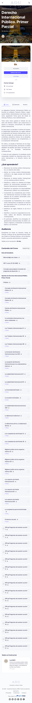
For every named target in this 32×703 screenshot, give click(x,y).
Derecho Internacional (9, 8)
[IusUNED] (6, 661)
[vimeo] (18, 699)
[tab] (6, 104)
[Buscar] (29, 2)
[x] (24, 699)
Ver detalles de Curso (8, 31)
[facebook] (10, 699)
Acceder (16, 76)
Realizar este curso (16, 72)
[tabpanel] (16, 174)
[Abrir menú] (2, 2)
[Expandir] (3, 288)
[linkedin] (15, 699)
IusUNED (12, 660)
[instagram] (13, 699)
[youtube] (21, 699)
